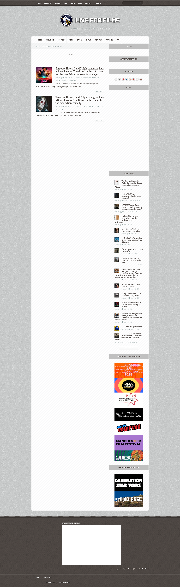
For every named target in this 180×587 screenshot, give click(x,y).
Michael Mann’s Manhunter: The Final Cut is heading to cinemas (131, 304)
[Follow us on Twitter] (119, 79)
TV (105, 3)
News (80, 3)
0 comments (71, 81)
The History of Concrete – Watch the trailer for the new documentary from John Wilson (128, 184)
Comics (57, 3)
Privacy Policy (64, 583)
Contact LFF (50, 583)
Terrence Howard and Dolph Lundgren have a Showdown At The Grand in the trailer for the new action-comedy (79, 100)
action (80, 78)
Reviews (88, 3)
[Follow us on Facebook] (115, 79)
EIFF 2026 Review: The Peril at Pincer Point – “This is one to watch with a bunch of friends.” (128, 336)
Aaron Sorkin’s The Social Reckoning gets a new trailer (131, 230)
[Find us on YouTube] (133, 79)
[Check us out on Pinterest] (123, 79)
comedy (88, 78)
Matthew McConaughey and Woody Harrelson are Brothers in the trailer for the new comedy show (128, 316)
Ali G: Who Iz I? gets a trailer (131, 326)
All (84, 78)
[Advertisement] (70, 59)
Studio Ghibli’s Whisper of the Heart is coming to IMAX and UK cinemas (131, 240)
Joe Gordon (125, 212)
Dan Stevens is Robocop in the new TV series (130, 285)
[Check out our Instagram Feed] (140, 79)
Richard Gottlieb (126, 200)
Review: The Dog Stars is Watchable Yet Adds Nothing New (131, 260)
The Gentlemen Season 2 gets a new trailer (132, 250)
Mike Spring (125, 280)
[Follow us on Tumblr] (137, 79)
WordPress (145, 569)
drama (93, 78)
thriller (57, 81)
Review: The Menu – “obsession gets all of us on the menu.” (131, 196)
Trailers (98, 3)
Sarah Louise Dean (127, 265)
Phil (63, 78)
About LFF (48, 3)
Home (39, 3)
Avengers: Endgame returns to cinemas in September (131, 294)
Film (65, 3)
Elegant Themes (128, 569)
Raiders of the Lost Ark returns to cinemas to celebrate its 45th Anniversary (126, 219)
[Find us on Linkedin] (126, 79)
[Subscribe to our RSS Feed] (130, 79)
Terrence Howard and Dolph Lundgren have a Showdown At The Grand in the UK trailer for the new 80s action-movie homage (79, 71)
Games (72, 3)
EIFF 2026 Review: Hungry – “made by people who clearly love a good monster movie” (131, 207)
